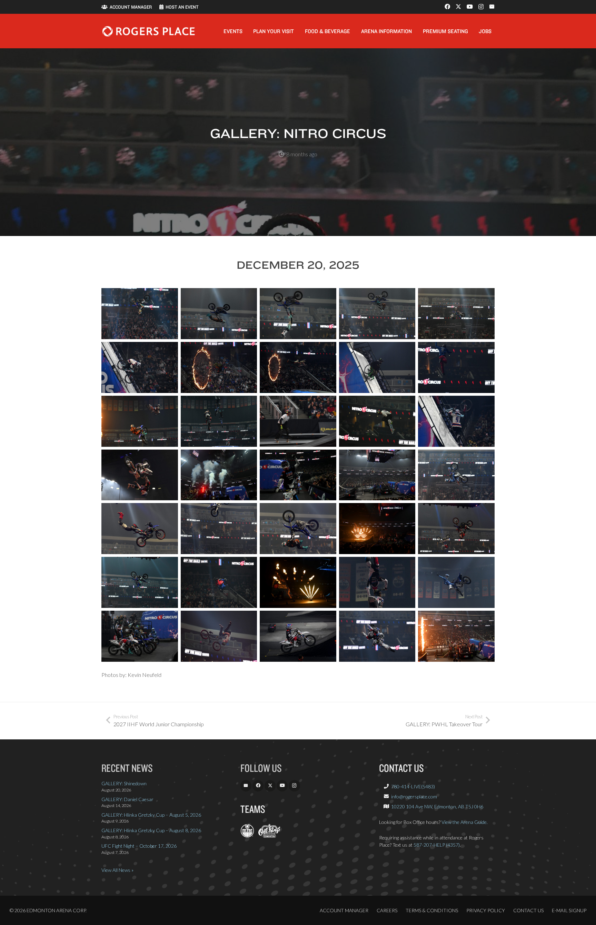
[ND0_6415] (456, 421)
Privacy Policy (485, 910)
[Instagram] (481, 7)
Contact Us (528, 910)
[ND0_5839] (298, 582)
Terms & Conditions (432, 910)
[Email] (492, 6)
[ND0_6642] (456, 313)
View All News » (117, 870)
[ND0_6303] (219, 528)
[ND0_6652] (377, 313)
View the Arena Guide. (464, 822)
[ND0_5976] (456, 582)
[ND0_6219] (139, 582)
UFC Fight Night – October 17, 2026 (139, 846)
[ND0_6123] (298, 636)
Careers (387, 910)
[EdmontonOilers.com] (247, 836)
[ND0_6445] (219, 475)
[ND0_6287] (298, 528)
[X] (458, 6)
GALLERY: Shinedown (124, 783)
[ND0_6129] (377, 636)
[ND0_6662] (298, 313)
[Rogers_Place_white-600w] (148, 31)
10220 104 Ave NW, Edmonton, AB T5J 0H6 (437, 806)
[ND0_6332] (377, 475)
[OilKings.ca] (269, 836)
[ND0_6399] (377, 421)
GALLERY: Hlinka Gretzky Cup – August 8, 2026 (151, 830)
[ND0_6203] (219, 582)
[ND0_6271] (377, 528)
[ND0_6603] (139, 367)
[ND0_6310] (139, 528)
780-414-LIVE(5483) (413, 786)
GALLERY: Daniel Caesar (127, 799)
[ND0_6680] (139, 313)
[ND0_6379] (219, 421)
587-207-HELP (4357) (437, 845)
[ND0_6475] (377, 367)
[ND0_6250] (456, 528)
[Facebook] (447, 6)
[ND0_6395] (298, 421)
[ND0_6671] (219, 313)
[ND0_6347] (456, 367)
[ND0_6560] (219, 367)
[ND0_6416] (139, 475)
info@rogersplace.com (414, 796)
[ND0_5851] (377, 582)
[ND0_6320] (456, 475)
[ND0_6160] (456, 636)
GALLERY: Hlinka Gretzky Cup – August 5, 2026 (151, 815)
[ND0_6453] (298, 475)
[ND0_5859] (139, 636)
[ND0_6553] (298, 367)
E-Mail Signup (569, 910)
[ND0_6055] (219, 636)
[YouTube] (470, 6)
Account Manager (344, 910)
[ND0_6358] (139, 421)
